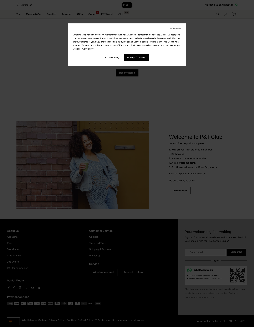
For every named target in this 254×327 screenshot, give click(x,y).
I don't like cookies (175, 28)
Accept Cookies (136, 58)
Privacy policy (87, 49)
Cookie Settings (112, 57)
